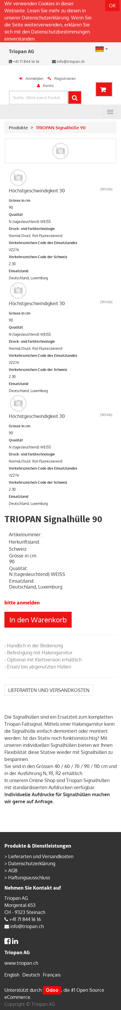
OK (112, 6)
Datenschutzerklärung (45, 18)
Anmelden (34, 78)
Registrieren (65, 78)
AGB (12, 870)
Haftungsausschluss (29, 877)
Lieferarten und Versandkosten (40, 856)
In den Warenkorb (38, 619)
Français (51, 975)
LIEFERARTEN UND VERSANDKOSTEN (49, 690)
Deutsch (31, 975)
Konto (48, 85)
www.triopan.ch (21, 963)
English (11, 975)
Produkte (18, 127)
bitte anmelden (22, 602)
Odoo (52, 990)
